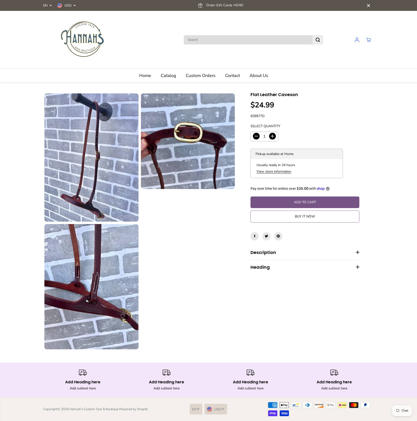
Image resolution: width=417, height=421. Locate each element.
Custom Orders (200, 75)
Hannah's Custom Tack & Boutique (94, 409)
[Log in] (357, 40)
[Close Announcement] (368, 5)
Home (145, 75)
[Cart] (368, 40)
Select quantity (265, 126)
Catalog (168, 75)
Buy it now (305, 216)
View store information (274, 171)
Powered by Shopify (133, 409)
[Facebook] (254, 236)
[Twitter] (266, 236)
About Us (259, 75)
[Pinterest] (278, 236)
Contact (232, 75)
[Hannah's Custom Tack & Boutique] (84, 39)
